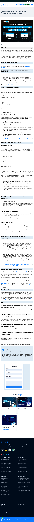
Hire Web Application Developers (6, 493)
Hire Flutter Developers (4, 487)
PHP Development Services (22, 463)
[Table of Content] (31, 48)
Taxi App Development (4, 468)
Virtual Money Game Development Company (25, 487)
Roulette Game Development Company (24, 483)
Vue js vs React (7, 234)
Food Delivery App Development (6, 470)
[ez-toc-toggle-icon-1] (31, 48)
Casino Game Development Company (24, 482)
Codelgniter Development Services (23, 466)
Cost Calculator (27, 4)
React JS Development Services (22, 472)
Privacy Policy (21, 519)
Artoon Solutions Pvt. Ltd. (3, 519)
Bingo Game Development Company (23, 485)
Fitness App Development (5, 466)
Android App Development (5, 460)
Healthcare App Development (5, 467)
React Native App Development (6, 463)
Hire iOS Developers (4, 479)
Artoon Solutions (5, 351)
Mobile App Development (5, 459)
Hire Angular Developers (4, 482)
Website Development (9, 44)
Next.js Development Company (6, 471)
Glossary (28, 518)
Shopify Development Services (22, 471)
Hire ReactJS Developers (4, 491)
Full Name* (7, 368)
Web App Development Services (23, 460)
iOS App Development (4, 462)
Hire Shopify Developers (4, 489)
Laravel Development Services (22, 467)
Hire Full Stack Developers (5, 485)
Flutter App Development (5, 464)
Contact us (24, 518)
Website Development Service (22, 459)
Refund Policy (26, 519)
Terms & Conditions (15, 519)
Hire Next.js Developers (4, 495)
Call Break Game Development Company (24, 489)
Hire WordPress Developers (5, 490)
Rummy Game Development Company (24, 479)
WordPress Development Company (23, 462)
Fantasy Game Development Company (24, 490)
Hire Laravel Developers (4, 483)
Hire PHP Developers (4, 486)
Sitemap (31, 519)
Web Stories (16, 518)
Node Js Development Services (22, 474)
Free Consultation (20, 4)
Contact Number (8, 376)
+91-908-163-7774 (16, 1)
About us (20, 518)
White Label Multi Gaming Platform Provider (24, 491)
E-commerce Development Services (23, 464)
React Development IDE (9, 84)
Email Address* (8, 372)
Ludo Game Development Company (23, 478)
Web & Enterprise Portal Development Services (25, 470)
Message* (7, 380)
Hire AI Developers (3, 497)
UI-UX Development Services (22, 468)
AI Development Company (5, 472)
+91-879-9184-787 (5, 1)
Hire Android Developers (4, 478)
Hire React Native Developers (5, 494)
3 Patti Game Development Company (23, 486)
